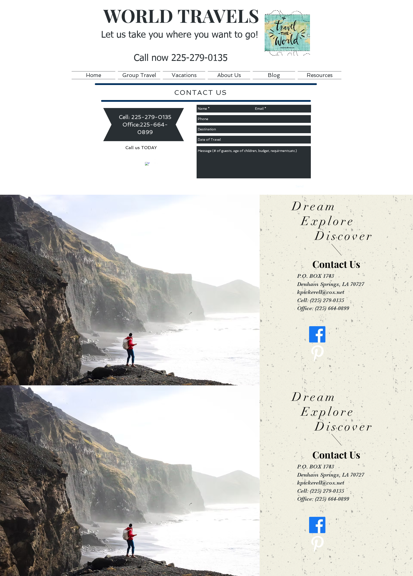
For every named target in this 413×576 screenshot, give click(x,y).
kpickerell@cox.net (320, 292)
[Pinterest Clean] (157, 161)
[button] (184, 74)
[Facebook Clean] (147, 164)
